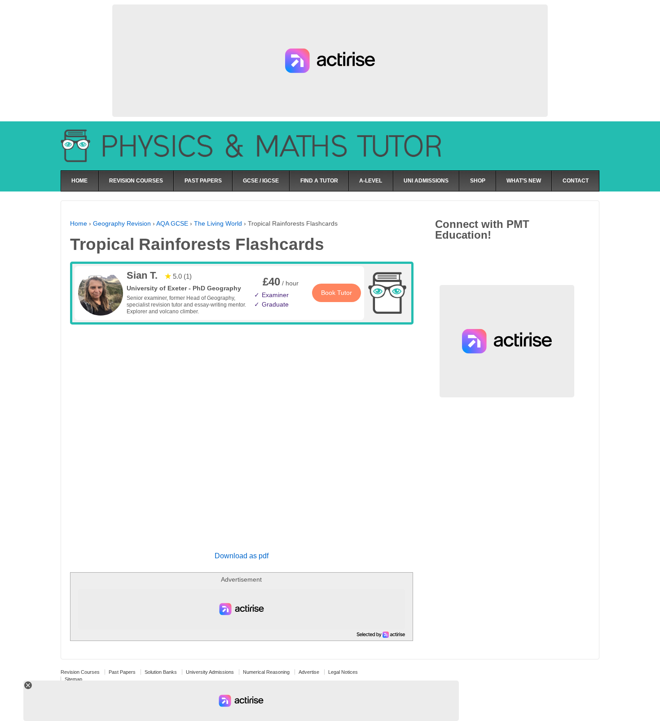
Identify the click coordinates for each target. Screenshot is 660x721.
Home (78, 223)
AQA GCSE (172, 223)
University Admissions (210, 672)
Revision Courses (80, 672)
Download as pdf (241, 556)
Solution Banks (161, 672)
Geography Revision (122, 223)
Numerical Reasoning (266, 672)
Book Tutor (336, 292)
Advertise (309, 672)
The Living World (218, 223)
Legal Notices (343, 672)
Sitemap (73, 679)
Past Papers (122, 672)
